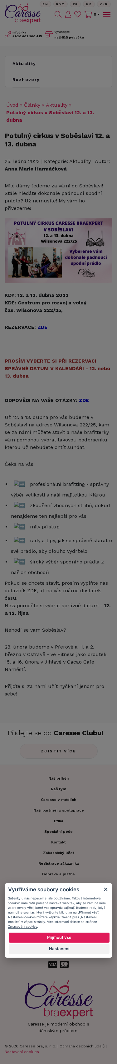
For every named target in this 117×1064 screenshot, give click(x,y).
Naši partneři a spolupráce (58, 810)
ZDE (32, 590)
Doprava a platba (58, 874)
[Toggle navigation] (106, 14)
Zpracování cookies (22, 926)
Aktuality (24, 63)
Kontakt (58, 842)
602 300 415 (27, 36)
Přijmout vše (59, 937)
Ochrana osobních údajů (82, 1046)
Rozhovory (26, 79)
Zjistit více (58, 751)
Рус (60, 4)
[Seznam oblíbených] (77, 14)
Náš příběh (58, 778)
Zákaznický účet (58, 853)
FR (75, 4)
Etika (58, 821)
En (45, 4)
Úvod (12, 105)
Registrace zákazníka (58, 863)
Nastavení (59, 948)
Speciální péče (58, 831)
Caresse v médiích (58, 799)
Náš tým (58, 789)
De (89, 4)
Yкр (104, 4)
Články (32, 105)
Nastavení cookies (22, 1052)
